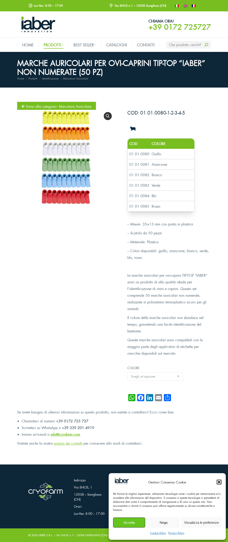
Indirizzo (80, 480)
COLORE (133, 368)
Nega (163, 522)
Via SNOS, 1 (83, 487)
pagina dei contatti (68, 443)
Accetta (129, 522)
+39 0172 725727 (180, 27)
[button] (219, 482)
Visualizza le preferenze (201, 522)
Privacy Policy (176, 533)
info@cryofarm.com (65, 434)
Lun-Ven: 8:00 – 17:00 (89, 513)
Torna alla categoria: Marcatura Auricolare (58, 106)
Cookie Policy (158, 533)
